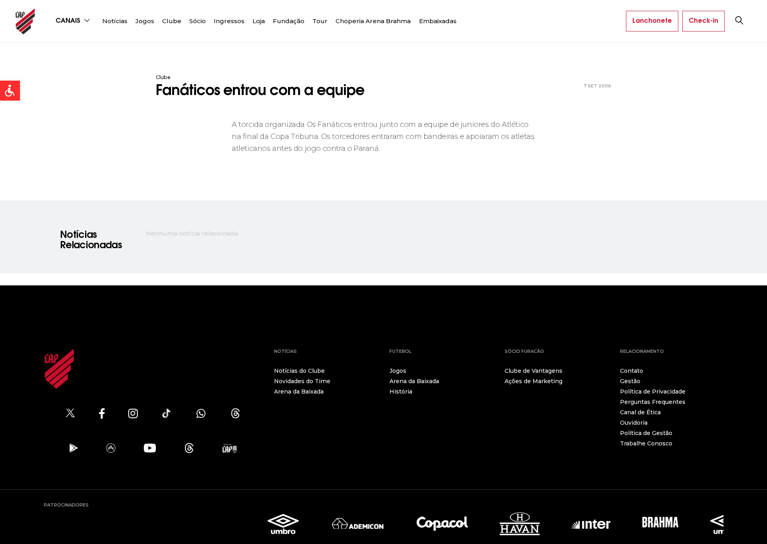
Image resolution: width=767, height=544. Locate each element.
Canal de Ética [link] (640, 412)
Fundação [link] (288, 21)
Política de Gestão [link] (646, 433)
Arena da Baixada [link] (299, 391)
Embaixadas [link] (438, 21)
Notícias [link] (114, 21)
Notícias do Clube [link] (299, 370)
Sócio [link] (197, 21)
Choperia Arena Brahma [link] (373, 21)
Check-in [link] (703, 21)
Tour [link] (320, 21)
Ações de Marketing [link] (533, 381)
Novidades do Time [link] (302, 381)
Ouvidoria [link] (634, 422)
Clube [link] (171, 21)
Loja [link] (258, 21)
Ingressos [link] (229, 21)
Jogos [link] (144, 21)
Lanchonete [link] (652, 21)
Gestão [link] (630, 381)
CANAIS (69, 21)
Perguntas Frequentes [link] (653, 402)
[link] (10, 91)
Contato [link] (631, 370)
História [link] (400, 391)
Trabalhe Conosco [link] (646, 443)
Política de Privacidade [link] (653, 391)
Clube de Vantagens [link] (533, 370)
